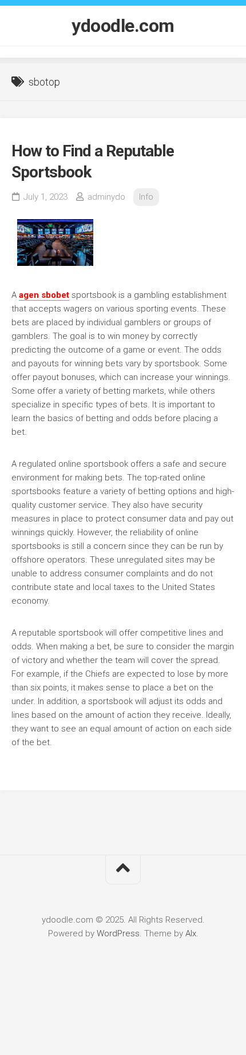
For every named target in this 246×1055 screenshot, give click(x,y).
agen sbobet (44, 295)
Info (146, 197)
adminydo (106, 197)
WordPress (118, 933)
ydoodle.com (123, 26)
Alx (190, 933)
